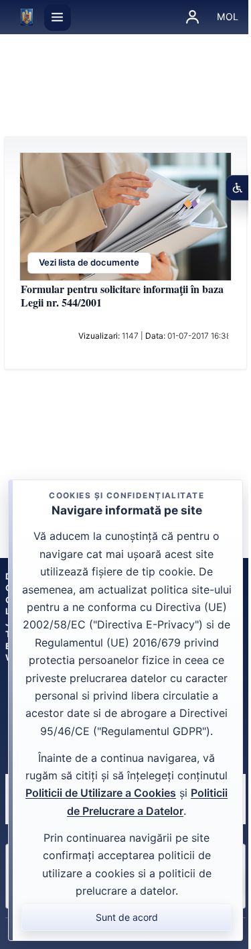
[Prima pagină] (26, 17)
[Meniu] (57, 17)
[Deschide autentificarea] (192, 17)
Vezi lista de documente (89, 263)
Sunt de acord (127, 917)
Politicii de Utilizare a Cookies (100, 792)
